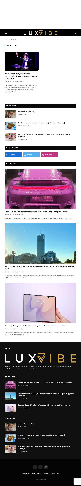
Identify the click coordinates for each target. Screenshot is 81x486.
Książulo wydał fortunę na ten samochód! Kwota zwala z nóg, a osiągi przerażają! (36, 212)
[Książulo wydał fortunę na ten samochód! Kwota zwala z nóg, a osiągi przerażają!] (40, 189)
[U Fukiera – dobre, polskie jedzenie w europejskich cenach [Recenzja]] (10, 126)
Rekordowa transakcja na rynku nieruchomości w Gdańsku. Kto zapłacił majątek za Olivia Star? (39, 267)
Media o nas (36, 474)
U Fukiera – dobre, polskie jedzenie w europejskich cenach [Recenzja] (41, 123)
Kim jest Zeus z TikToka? (26, 111)
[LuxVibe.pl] (40, 32)
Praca (46, 474)
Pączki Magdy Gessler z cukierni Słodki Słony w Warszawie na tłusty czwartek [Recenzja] (44, 135)
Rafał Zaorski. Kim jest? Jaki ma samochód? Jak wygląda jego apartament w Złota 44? (21, 76)
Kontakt (25, 474)
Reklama (55, 474)
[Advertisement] (40, 14)
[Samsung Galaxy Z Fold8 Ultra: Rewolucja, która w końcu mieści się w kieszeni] (40, 303)
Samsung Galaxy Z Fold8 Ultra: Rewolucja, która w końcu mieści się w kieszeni (35, 326)
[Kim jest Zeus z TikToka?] (10, 114)
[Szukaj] (75, 32)
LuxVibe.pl (8, 81)
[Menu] (6, 32)
